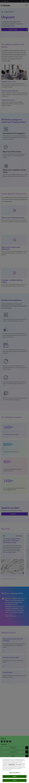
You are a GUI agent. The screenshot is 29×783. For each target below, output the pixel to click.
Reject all (14, 776)
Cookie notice (11, 764)
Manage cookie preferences (14, 772)
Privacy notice (18, 764)
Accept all (14, 780)
